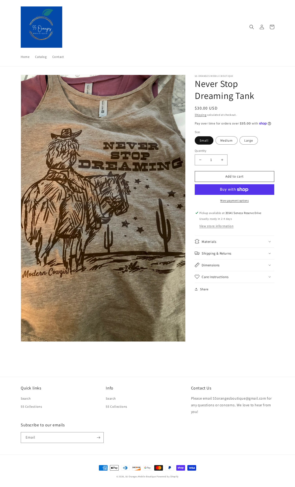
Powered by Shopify (167, 476)
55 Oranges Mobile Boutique (140, 476)
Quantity (200, 151)
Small (204, 140)
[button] (252, 27)
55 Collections (31, 406)
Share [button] (204, 289)
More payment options (234, 200)
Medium (226, 140)
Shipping (200, 114)
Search (26, 398)
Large (248, 140)
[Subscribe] (98, 437)
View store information (216, 226)
